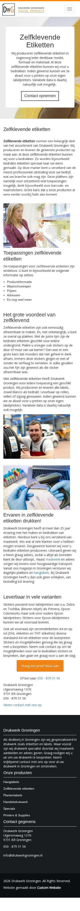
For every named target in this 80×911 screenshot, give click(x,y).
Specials (9, 808)
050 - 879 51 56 (49, 678)
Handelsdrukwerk (15, 802)
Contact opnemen (40, 96)
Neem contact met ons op (22, 705)
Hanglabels (11, 782)
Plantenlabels (12, 795)
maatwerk (53, 559)
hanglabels (41, 573)
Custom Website (49, 887)
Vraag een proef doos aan (40, 666)
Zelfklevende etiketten (18, 788)
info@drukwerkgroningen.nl (22, 855)
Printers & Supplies (16, 815)
